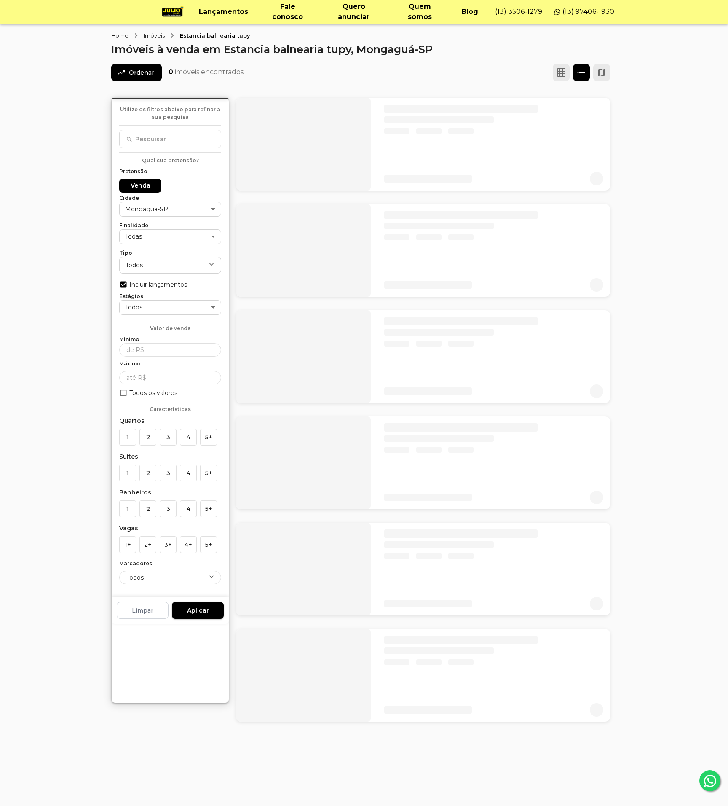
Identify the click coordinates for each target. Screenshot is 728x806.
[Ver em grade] (561, 72)
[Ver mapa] (601, 72)
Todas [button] (133, 236)
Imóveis (154, 35)
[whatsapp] (709, 780)
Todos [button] (134, 265)
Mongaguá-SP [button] (146, 209)
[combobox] (170, 139)
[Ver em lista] (581, 72)
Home (119, 35)
